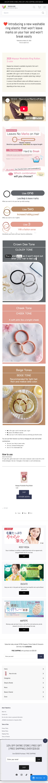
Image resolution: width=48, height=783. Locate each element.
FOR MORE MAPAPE (24, 497)
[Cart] (39, 7)
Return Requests (6, 739)
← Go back (5, 508)
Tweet (19, 513)
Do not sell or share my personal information (12, 717)
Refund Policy (5, 731)
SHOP (24, 492)
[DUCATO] (24, 572)
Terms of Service (6, 736)
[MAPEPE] (24, 609)
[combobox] (24, 12)
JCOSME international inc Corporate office (12, 720)
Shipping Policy (5, 734)
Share (25, 513)
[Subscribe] (39, 759)
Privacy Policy (5, 728)
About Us (4, 711)
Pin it (31, 513)
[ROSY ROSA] (24, 536)
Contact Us (4, 714)
